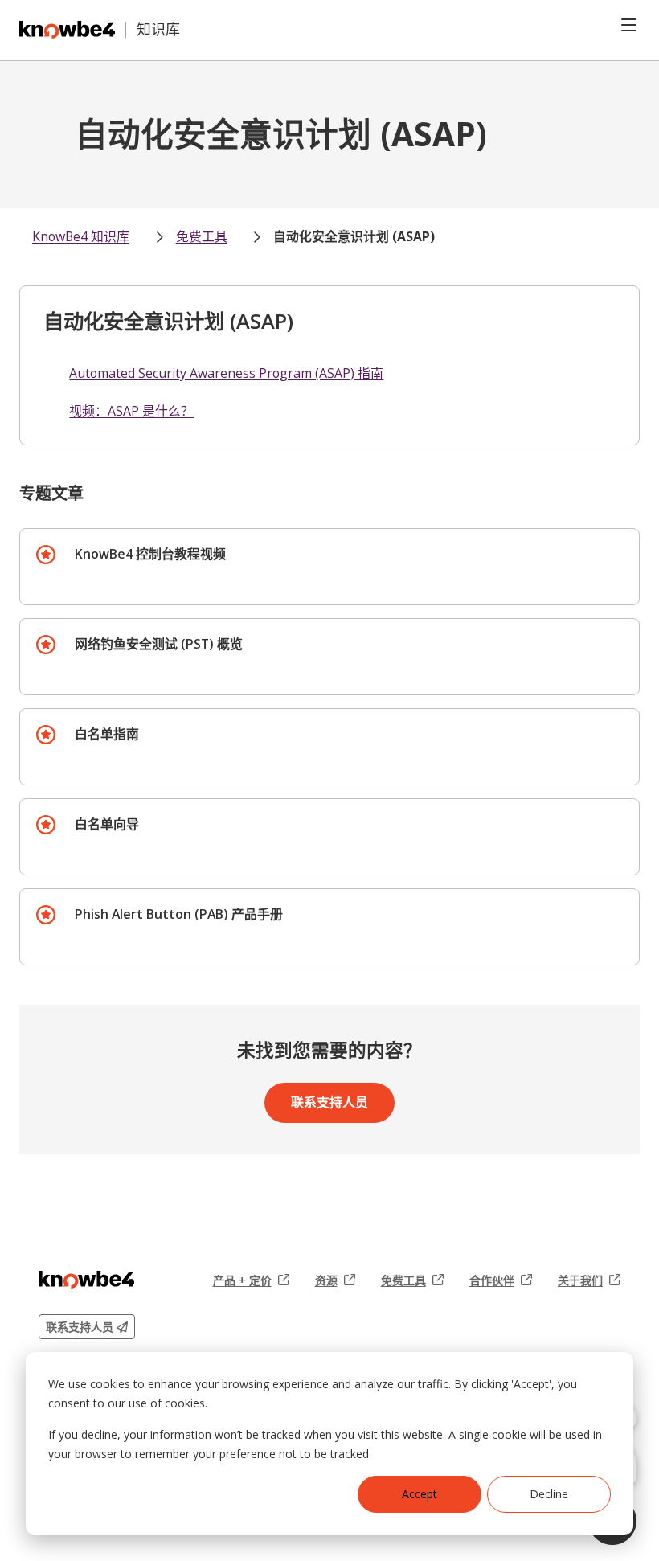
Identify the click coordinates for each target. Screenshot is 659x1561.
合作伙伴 (500, 1280)
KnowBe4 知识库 (80, 236)
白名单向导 (107, 824)
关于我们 (589, 1280)
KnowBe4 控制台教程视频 (150, 554)
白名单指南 (107, 734)
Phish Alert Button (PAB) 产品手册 (179, 914)
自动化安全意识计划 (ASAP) (354, 236)
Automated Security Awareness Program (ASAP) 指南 (226, 373)
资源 (335, 1280)
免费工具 (201, 236)
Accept (419, 1494)
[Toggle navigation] (629, 25)
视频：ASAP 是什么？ (131, 411)
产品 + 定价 (251, 1280)
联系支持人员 (329, 1102)
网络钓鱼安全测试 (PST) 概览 (159, 644)
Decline (549, 1494)
